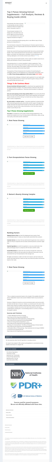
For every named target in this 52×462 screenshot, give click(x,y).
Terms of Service (9, 415)
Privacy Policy (8, 412)
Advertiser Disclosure (9, 410)
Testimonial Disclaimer (10, 417)
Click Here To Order (29, 136)
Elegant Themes (11, 460)
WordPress (21, 460)
